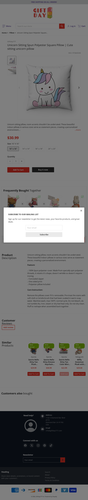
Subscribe (44, 234)
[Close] (81, 210)
